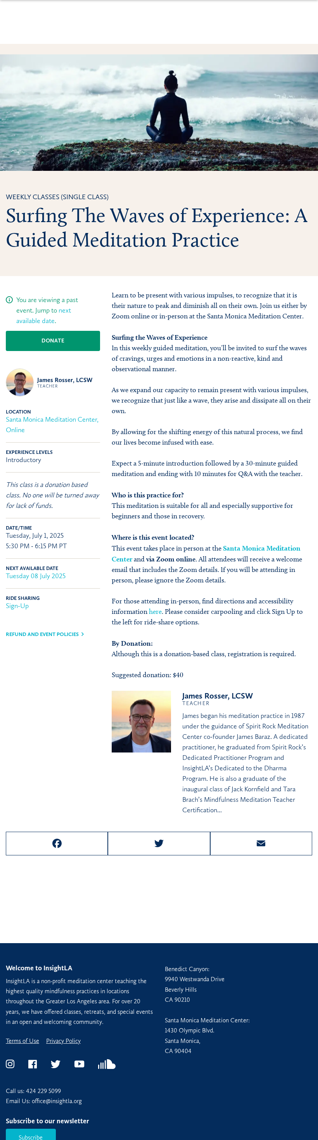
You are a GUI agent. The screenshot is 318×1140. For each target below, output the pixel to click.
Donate (52, 340)
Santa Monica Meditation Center (51, 419)
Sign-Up (17, 605)
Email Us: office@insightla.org (44, 1101)
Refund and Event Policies (42, 634)
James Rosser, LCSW (65, 382)
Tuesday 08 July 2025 (36, 576)
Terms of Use (22, 1041)
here (155, 611)
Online (15, 430)
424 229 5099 (43, 1091)
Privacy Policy (63, 1041)
